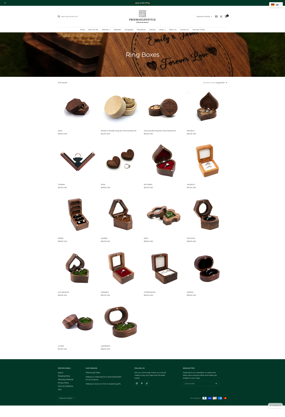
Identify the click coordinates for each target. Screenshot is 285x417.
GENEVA (190, 292)
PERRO (61, 238)
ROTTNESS (148, 185)
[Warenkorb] (226, 16)
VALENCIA (191, 185)
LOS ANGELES (63, 292)
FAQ (59, 389)
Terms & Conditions (65, 386)
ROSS (103, 185)
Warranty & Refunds (65, 379)
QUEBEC (104, 238)
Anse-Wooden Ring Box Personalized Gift (160, 131)
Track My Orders (198, 30)
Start (59, 36)
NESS (146, 238)
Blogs (161, 30)
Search (60, 373)
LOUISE (61, 346)
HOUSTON (191, 238)
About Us (172, 30)
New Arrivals (93, 30)
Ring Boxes (141, 30)
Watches (105, 30)
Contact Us (184, 30)
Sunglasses (129, 30)
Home (82, 30)
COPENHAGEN (149, 292)
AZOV (60, 131)
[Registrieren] (216, 383)
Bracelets (117, 30)
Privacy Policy (63, 383)
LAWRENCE (105, 346)
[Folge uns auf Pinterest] (141, 383)
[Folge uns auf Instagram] (136, 383)
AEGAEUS (190, 131)
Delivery (152, 30)
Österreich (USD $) (203, 16)
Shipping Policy (64, 376)
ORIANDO (105, 292)
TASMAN (61, 185)
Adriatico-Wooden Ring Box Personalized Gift (118, 131)
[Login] (221, 16)
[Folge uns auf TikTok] (146, 383)
